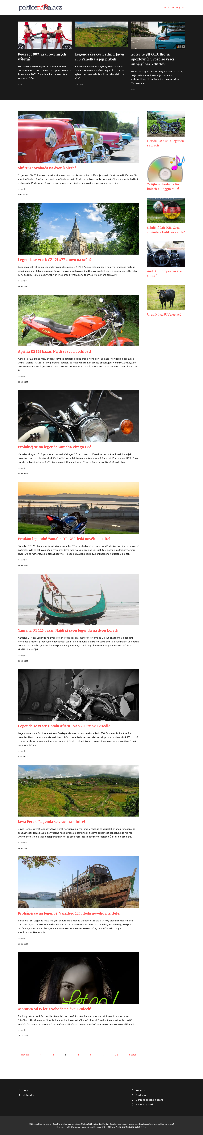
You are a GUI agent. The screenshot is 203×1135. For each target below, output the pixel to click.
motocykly (79, 84)
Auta (166, 7)
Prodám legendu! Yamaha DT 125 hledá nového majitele (65, 539)
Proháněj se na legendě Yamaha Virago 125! (54, 447)
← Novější (23, 1054)
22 (116, 1054)
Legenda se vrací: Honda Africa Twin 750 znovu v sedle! (64, 726)
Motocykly (178, 7)
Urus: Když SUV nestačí (164, 314)
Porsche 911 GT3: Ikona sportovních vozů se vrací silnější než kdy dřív (152, 59)
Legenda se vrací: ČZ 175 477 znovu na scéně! (55, 260)
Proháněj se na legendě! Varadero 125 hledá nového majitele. (69, 913)
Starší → (134, 1054)
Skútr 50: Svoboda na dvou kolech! (47, 168)
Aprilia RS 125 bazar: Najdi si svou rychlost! (54, 351)
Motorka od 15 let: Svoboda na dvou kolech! (54, 1009)
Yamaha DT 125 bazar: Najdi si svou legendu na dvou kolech (68, 630)
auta (20, 84)
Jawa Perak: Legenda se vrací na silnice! (51, 822)
